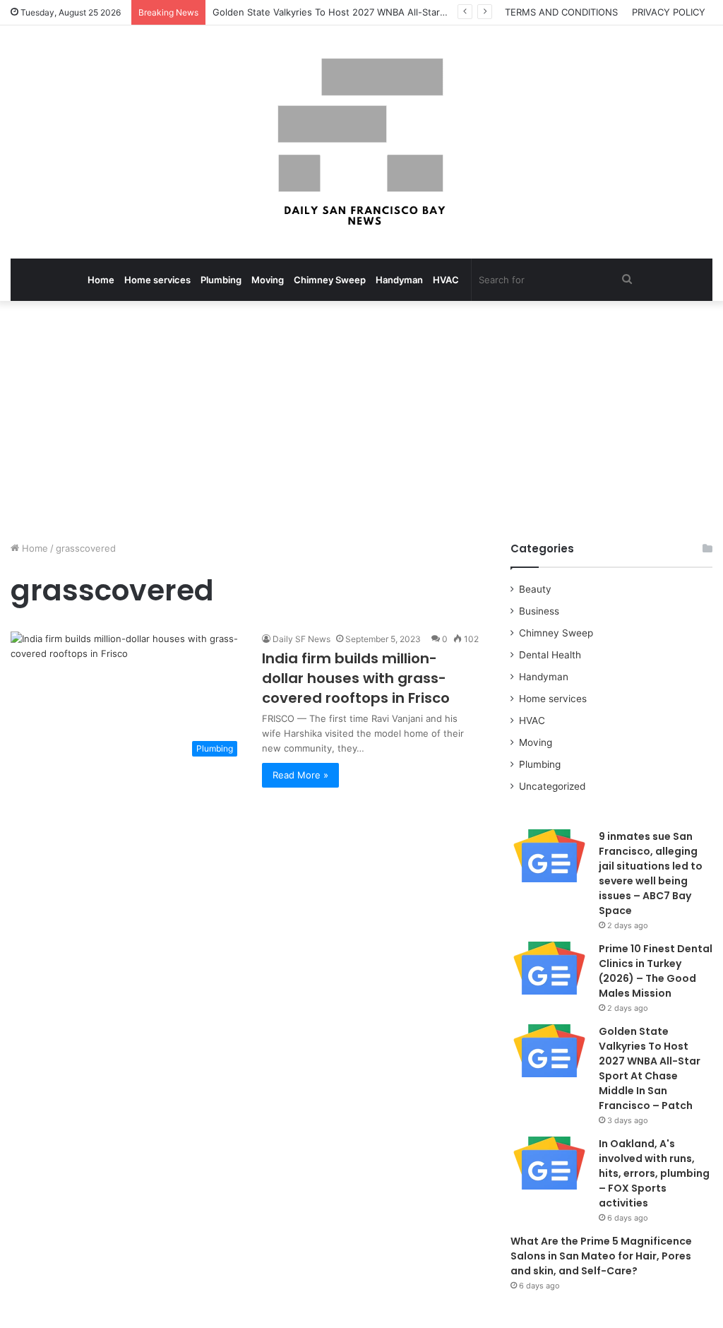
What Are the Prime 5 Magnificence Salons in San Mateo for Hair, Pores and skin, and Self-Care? (601, 1256)
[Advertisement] (361, 421)
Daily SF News (301, 639)
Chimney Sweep (330, 279)
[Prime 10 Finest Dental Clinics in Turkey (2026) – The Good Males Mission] (549, 968)
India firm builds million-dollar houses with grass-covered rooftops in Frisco (356, 678)
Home (101, 279)
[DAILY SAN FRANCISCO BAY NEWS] (361, 142)
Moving (267, 279)
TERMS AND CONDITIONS (561, 12)
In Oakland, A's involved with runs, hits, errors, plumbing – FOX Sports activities (654, 1173)
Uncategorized (552, 786)
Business (539, 611)
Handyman (399, 279)
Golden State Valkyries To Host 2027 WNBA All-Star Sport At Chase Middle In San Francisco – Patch (432, 12)
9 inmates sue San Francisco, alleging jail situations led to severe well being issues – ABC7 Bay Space (651, 873)
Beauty (535, 589)
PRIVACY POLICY (668, 12)
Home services (157, 279)
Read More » (300, 775)
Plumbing (221, 279)
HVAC (446, 279)
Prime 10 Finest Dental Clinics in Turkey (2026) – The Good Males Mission (655, 971)
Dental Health (550, 654)
